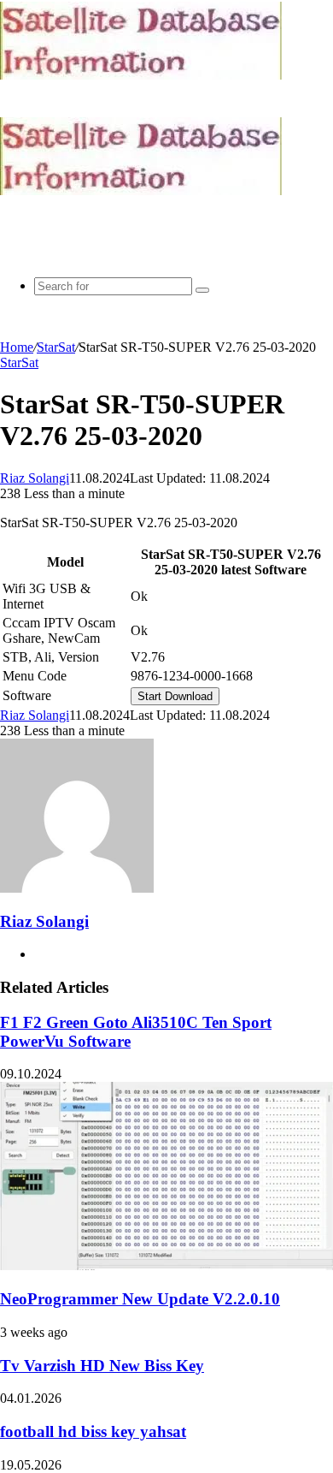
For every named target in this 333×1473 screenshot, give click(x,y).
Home (16, 347)
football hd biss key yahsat (93, 1431)
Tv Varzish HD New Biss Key (102, 1366)
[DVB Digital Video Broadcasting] (141, 75)
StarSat (56, 347)
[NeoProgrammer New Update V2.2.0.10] (166, 1265)
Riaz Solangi (34, 478)
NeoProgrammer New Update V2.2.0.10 (140, 1299)
